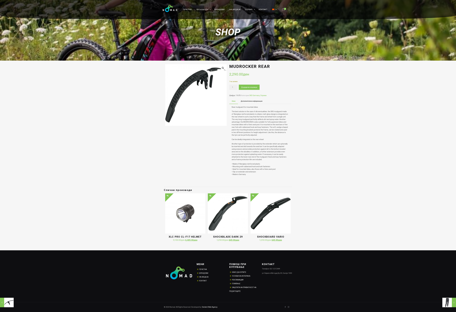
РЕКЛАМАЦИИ (237, 280)
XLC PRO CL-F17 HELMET (185, 236)
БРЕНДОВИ (203, 273)
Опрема (263, 95)
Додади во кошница (249, 87)
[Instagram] (288, 307)
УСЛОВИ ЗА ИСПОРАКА (241, 276)
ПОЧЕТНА (203, 269)
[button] (223, 68)
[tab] (233, 101)
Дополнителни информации (251, 101)
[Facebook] (285, 307)
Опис (234, 101)
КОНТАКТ (203, 281)
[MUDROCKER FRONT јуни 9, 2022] (7, 302)
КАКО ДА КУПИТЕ (239, 272)
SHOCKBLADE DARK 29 (228, 236)
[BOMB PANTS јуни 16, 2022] (449, 302)
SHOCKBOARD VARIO (270, 236)
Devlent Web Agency (209, 307)
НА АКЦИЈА (204, 277)
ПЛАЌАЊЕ (236, 284)
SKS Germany (254, 95)
